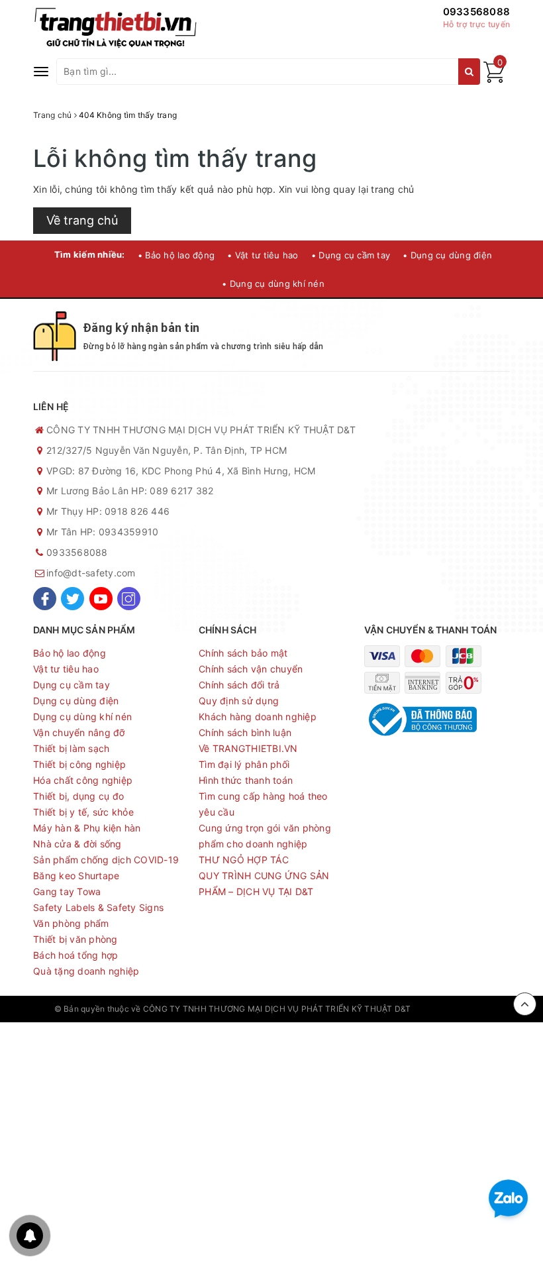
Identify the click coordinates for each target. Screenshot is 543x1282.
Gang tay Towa (67, 891)
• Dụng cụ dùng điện (447, 255)
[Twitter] (72, 598)
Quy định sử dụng (239, 700)
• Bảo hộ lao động (176, 255)
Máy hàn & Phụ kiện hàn (87, 827)
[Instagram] (128, 598)
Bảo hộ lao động (69, 653)
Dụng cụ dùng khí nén (82, 716)
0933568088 (477, 11)
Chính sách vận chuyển (251, 668)
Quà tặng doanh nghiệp (86, 971)
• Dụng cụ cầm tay (350, 255)
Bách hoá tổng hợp (75, 955)
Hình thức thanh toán (246, 780)
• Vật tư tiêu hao (262, 255)
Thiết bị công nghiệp (79, 764)
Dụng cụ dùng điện (76, 700)
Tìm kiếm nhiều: (89, 254)
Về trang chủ (82, 220)
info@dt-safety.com (91, 572)
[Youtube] (101, 598)
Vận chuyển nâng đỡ (79, 732)
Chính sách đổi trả (239, 684)
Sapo (479, 1009)
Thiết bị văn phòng (75, 939)
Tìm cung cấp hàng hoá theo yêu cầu (263, 804)
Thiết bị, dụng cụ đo (78, 796)
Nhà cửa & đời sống (77, 843)
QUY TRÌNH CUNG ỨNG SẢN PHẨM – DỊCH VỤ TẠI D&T (264, 883)
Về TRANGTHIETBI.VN (248, 748)
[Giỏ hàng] (494, 79)
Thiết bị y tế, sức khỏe (83, 812)
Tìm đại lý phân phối (244, 764)
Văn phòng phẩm (71, 923)
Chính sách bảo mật (243, 653)
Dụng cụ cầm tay (71, 684)
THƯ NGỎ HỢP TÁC (244, 859)
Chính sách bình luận (245, 732)
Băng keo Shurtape (76, 875)
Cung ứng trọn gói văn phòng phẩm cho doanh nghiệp (265, 835)
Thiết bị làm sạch (71, 748)
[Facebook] (44, 598)
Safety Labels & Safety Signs (98, 907)
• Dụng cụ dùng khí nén (273, 283)
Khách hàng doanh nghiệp (258, 716)
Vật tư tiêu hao (66, 668)
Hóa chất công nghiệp (82, 780)
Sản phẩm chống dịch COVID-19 (106, 859)
